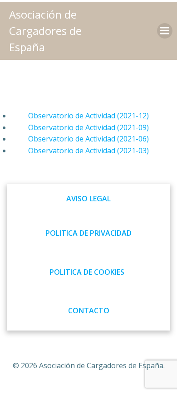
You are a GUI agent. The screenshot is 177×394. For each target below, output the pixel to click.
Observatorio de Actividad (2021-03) (88, 151)
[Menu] (164, 31)
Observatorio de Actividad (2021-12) (88, 116)
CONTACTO (88, 311)
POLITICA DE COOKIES (86, 272)
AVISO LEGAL (88, 199)
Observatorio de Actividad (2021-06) (88, 139)
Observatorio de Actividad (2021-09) (88, 127)
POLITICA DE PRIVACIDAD (88, 233)
